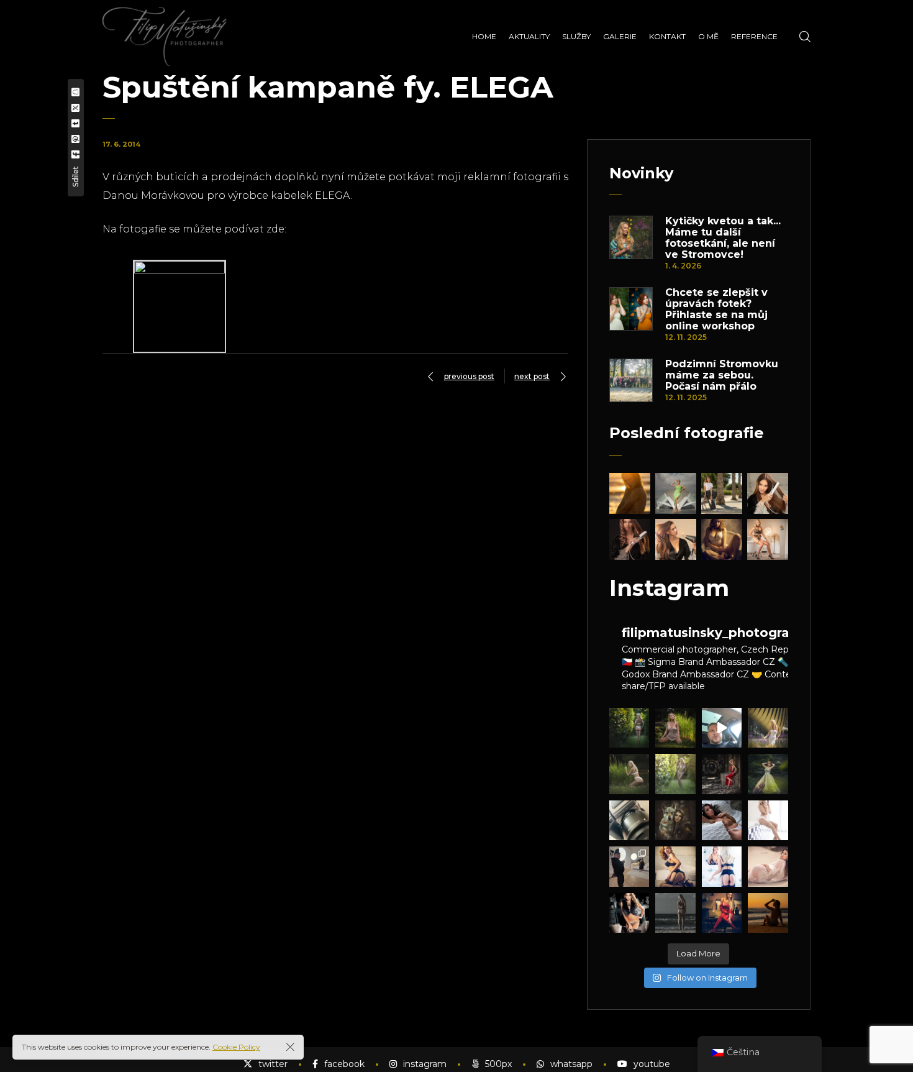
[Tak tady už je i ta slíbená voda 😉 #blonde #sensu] (629, 774)
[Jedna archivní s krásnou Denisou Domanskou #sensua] (629, 913)
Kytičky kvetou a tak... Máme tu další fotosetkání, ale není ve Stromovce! (723, 238)
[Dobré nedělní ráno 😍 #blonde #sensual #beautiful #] (722, 913)
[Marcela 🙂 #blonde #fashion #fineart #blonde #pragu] (768, 728)
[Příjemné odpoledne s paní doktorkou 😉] (722, 774)
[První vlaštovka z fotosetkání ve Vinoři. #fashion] (768, 774)
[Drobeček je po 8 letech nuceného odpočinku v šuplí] (629, 820)
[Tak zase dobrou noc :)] (675, 866)
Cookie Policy (236, 1046)
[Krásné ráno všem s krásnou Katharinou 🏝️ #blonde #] (675, 913)
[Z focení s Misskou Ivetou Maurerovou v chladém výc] (768, 913)
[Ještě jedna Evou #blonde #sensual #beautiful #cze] (768, 820)
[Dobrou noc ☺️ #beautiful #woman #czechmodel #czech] (768, 866)
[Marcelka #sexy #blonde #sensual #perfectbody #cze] (675, 728)
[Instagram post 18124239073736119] (722, 728)
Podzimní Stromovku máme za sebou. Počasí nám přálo (721, 375)
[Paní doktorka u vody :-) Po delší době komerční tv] (675, 774)
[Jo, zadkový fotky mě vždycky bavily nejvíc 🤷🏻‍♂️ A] (629, 728)
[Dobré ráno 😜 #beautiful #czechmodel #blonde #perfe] (722, 866)
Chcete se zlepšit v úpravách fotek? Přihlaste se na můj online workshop (716, 309)
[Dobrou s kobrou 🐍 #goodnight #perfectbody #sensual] (722, 820)
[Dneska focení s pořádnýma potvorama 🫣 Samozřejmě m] (629, 866)
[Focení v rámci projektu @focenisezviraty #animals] (675, 820)
